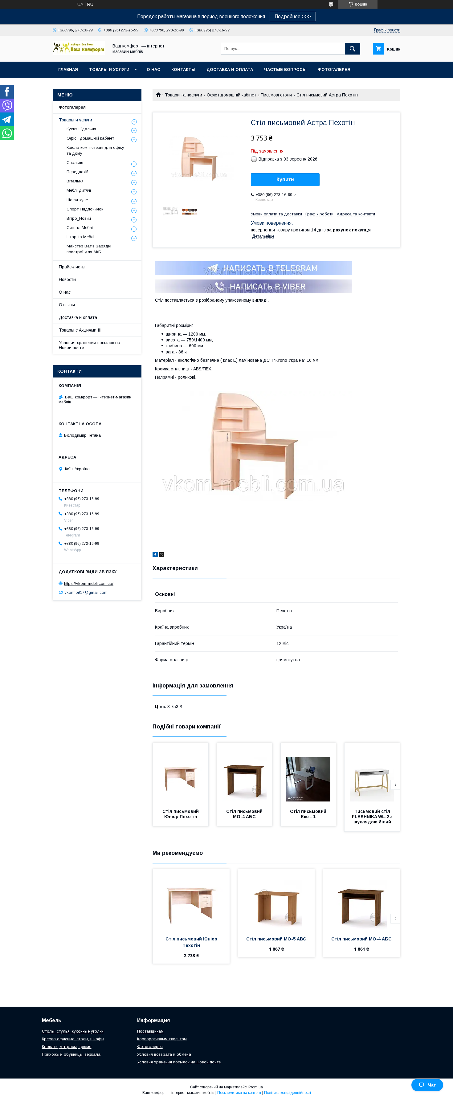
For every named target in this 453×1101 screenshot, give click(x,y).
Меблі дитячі (79, 190)
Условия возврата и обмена (164, 1054)
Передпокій (77, 171)
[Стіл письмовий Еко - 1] (308, 774)
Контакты (183, 69)
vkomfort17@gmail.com (86, 592)
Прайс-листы (72, 266)
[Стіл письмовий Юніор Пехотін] (180, 774)
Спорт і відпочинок (85, 209)
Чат (432, 1085)
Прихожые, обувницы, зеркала (71, 1054)
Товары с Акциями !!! (80, 330)
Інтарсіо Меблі (80, 236)
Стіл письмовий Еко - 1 (309, 814)
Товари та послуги (183, 94)
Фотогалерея (334, 69)
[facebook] (155, 555)
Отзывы (67, 304)
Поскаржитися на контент (239, 1093)
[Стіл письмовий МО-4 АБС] (244, 774)
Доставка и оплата (229, 69)
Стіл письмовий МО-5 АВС (276, 938)
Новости (67, 279)
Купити (285, 179)
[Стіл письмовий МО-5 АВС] (276, 900)
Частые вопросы (285, 69)
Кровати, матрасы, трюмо (67, 1046)
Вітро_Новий (79, 218)
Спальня (75, 162)
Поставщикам (150, 1031)
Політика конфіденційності (287, 1093)
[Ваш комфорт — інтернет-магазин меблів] (79, 53)
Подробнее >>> (293, 16)
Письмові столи (276, 94)
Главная (68, 69)
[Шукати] (352, 49)
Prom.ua (255, 1087)
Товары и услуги (109, 69)
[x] (161, 555)
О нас (153, 69)
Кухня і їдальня (81, 129)
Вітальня (75, 181)
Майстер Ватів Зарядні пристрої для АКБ (89, 249)
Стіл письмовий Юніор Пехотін (181, 814)
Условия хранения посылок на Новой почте (89, 345)
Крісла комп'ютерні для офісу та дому (95, 150)
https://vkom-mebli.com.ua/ (88, 583)
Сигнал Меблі (80, 227)
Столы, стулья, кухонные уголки (73, 1031)
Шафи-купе (77, 200)
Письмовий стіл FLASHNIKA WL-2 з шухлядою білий (373, 816)
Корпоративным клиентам (162, 1039)
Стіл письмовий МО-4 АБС (245, 814)
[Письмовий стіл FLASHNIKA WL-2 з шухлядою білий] (372, 774)
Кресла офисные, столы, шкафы (73, 1039)
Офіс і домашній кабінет (231, 94)
